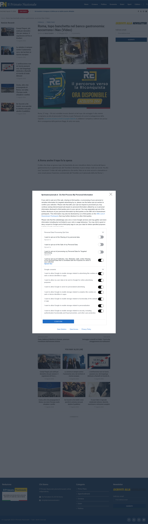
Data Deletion (61, 329)
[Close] (111, 195)
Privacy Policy (86, 329)
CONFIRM (58, 321)
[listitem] (74, 232)
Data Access (74, 329)
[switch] (101, 237)
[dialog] (74, 262)
